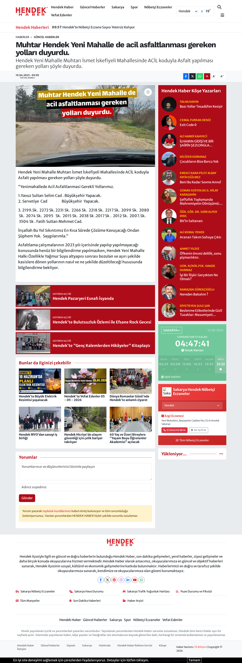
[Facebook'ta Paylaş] (185, 76)
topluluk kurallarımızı (57, 511)
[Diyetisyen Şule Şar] (169, 310)
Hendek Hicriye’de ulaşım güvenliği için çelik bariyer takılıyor (83, 438)
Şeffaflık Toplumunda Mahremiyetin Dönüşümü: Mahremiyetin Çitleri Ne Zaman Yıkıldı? (200, 202)
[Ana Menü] (220, 15)
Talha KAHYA (189, 101)
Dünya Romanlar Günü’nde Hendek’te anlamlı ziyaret (129, 398)
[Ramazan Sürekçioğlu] (169, 292)
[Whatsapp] (141, 580)
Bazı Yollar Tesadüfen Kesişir (201, 107)
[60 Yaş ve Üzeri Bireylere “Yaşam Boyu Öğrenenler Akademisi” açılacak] (131, 419)
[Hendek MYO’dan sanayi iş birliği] (40, 419)
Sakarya (118, 7)
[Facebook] (101, 580)
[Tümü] (221, 454)
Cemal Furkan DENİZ (195, 120)
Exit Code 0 (188, 125)
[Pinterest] (114, 580)
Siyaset (71, 645)
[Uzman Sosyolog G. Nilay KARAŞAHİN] (169, 196)
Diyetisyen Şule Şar (195, 306)
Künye (162, 645)
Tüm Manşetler (30, 600)
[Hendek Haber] (32, 11)
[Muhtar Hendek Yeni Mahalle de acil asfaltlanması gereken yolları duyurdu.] (85, 126)
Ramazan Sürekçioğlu (197, 289)
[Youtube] (135, 580)
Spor (134, 7)
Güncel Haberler (92, 7)
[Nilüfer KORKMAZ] (169, 159)
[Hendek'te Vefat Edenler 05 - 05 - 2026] (85, 381)
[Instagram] (121, 580)
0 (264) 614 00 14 (176, 430)
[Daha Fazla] (207, 76)
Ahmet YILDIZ (189, 248)
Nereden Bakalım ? (194, 294)
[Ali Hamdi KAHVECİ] (169, 140)
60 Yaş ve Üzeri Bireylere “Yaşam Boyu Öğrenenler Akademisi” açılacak (128, 438)
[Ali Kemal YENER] (169, 234)
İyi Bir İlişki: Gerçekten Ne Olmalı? (199, 277)
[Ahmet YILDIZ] (169, 253)
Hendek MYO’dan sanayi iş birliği (38, 436)
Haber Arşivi (135, 600)
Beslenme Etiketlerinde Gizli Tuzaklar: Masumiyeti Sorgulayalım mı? (201, 313)
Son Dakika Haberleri (87, 600)
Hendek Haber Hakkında (168, 660)
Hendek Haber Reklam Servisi (134, 645)
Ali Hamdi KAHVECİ (193, 136)
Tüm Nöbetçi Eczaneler (194, 440)
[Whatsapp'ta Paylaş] (199, 76)
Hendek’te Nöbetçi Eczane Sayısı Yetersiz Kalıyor (93, 27)
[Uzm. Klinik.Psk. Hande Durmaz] (169, 271)
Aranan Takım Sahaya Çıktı (200, 237)
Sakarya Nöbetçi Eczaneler (37, 591)
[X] (107, 580)
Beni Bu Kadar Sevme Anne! (200, 182)
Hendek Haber (62, 7)
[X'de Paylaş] (192, 76)
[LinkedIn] (128, 580)
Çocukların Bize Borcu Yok (199, 162)
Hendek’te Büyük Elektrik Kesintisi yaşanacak (38, 398)
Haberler (22, 37)
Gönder (27, 498)
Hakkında (105, 645)
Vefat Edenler (61, 15)
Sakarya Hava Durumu (88, 591)
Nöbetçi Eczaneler (158, 7)
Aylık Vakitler (172, 377)
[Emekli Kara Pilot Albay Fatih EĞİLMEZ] (169, 177)
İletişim (21, 649)
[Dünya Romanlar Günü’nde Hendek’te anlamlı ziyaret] (131, 381)
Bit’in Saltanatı (191, 221)
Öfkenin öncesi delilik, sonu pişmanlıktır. (200, 256)
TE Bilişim (200, 647)
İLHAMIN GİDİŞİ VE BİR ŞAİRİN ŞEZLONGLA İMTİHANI (196, 143)
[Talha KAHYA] (169, 104)
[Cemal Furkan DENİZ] (169, 122)
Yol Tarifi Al (200, 430)
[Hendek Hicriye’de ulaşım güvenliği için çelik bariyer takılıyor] (85, 419)
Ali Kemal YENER (192, 232)
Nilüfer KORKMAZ (193, 157)
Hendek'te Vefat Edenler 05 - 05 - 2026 (84, 398)
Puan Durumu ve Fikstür (196, 591)
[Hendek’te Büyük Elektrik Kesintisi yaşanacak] (40, 381)
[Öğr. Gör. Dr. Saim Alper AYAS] (169, 216)
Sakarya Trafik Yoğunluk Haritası (148, 591)
